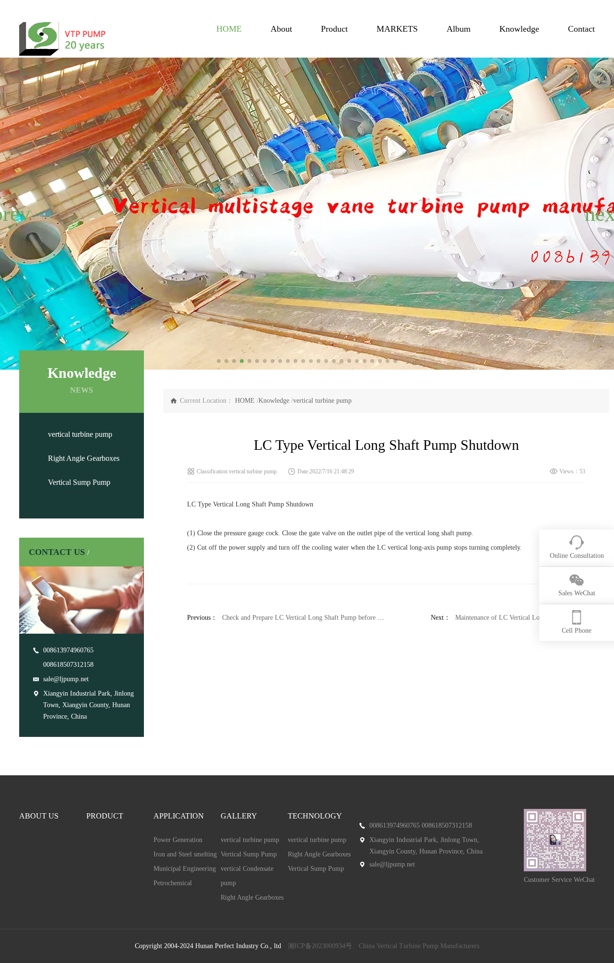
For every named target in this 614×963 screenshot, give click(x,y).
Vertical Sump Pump (79, 482)
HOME (229, 29)
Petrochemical (173, 883)
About (281, 29)
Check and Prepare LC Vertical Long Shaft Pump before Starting (310, 617)
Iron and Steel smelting (185, 854)
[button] (11, 213)
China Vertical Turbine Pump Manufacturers (419, 946)
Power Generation (178, 839)
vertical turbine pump (80, 434)
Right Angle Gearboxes (83, 458)
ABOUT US (39, 816)
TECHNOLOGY (315, 816)
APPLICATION (179, 816)
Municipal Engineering (185, 868)
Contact (581, 29)
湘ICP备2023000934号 (320, 946)
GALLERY (239, 816)
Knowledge (519, 29)
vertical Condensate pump (247, 876)
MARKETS (397, 29)
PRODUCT (104, 816)
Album (459, 29)
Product (334, 29)
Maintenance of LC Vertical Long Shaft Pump (517, 617)
